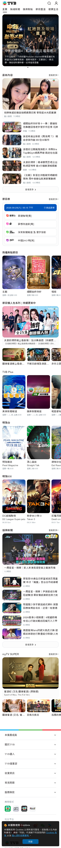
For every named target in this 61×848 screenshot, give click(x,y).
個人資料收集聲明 (20, 835)
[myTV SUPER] (16, 809)
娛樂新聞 (7, 530)
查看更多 (53, 75)
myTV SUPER (10, 654)
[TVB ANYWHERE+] (24, 809)
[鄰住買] (33, 809)
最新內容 (7, 75)
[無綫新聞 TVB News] (8, 809)
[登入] (56, 3)
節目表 (6, 199)
